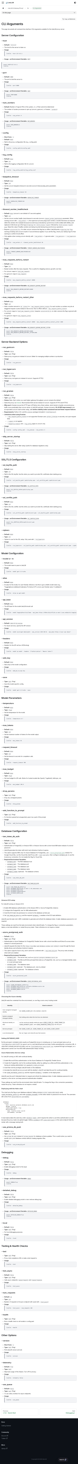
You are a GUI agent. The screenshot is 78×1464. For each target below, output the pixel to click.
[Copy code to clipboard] (74, 53)
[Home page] (3, 8)
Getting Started (6, 1425)
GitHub (3, 1448)
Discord (3, 1436)
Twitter (3, 1438)
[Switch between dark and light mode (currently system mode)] (75, 2)
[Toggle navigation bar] (2, 2)
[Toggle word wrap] (70, 545)
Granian (19, 402)
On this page (7, 13)
